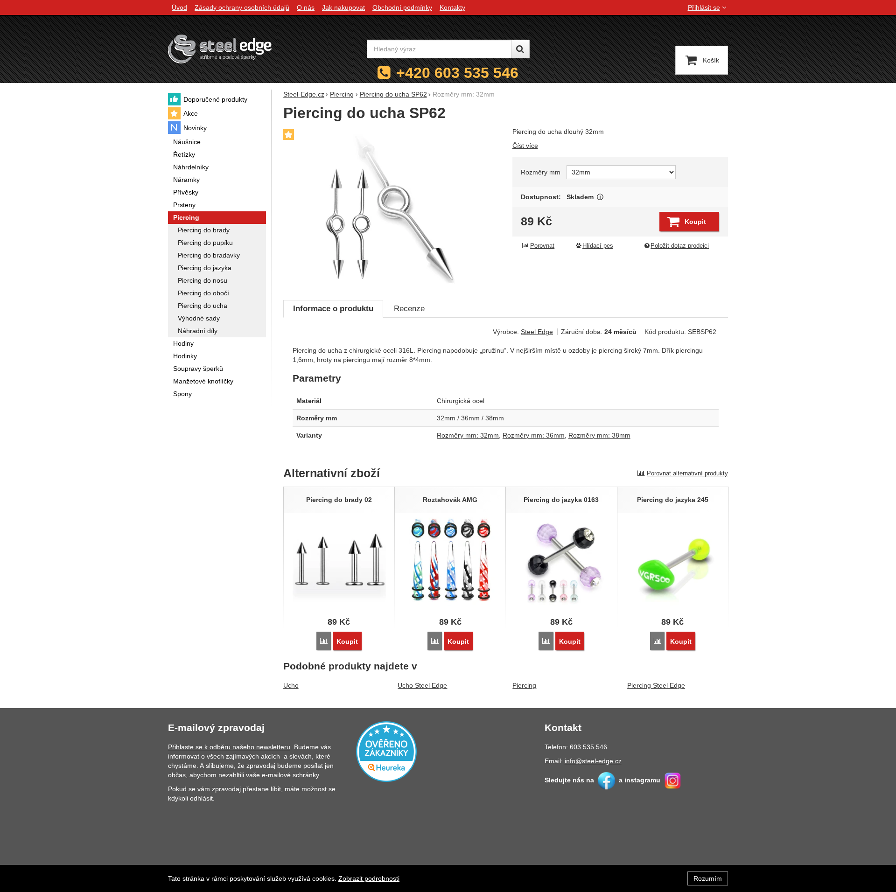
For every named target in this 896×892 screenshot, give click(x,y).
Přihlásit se (704, 7)
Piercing (524, 685)
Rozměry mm (540, 172)
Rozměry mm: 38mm (599, 435)
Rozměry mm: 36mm (534, 435)
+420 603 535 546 (457, 72)
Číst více (525, 145)
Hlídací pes (597, 246)
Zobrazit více (600, 197)
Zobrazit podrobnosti (368, 878)
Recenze (409, 308)
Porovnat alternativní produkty (687, 473)
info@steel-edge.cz (593, 761)
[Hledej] (520, 49)
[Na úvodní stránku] (220, 49)
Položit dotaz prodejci (680, 246)
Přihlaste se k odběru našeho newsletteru (229, 747)
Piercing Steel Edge (656, 685)
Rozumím (707, 878)
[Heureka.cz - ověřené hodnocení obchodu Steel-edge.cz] (386, 751)
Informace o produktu (333, 308)
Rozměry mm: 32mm (468, 435)
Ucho (291, 685)
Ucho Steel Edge (422, 685)
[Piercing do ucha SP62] (392, 208)
